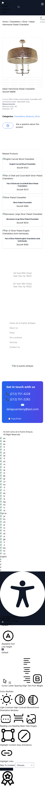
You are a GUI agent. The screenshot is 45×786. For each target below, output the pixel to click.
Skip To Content (7, 765)
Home (5, 21)
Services (13, 342)
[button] (8, 637)
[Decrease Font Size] (3, 628)
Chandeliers (15, 21)
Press (12, 332)
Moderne (30, 116)
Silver (24, 21)
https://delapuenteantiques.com (22, 294)
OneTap (15, 621)
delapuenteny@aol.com (22, 298)
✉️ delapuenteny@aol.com (22, 407)
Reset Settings (6, 769)
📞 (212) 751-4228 (18, 394)
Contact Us (15, 347)
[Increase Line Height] (3, 649)
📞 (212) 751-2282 (18, 399)
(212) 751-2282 (22, 279)
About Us (14, 328)
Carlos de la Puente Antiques (22, 323)
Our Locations (16, 337)
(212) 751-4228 (22, 289)
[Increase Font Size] (3, 622)
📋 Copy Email (14, 418)
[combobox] (3, 504)
